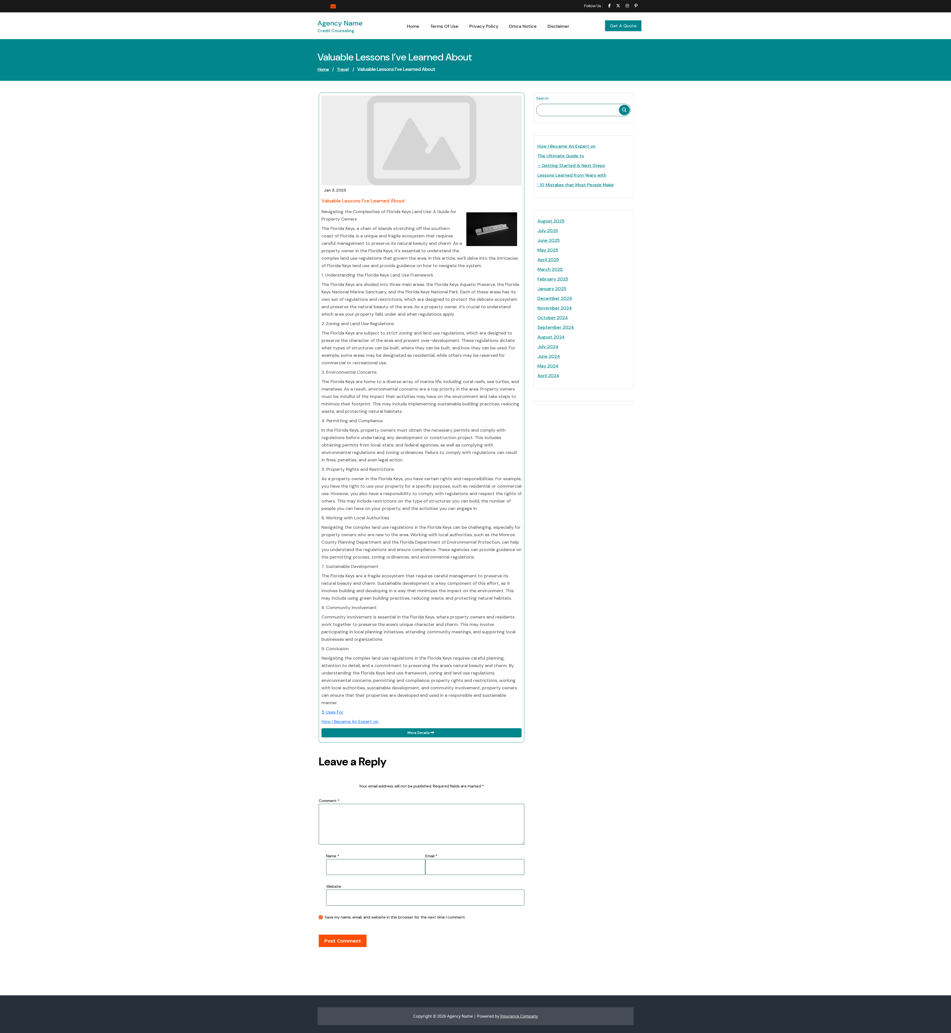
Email (431, 856)
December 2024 (554, 298)
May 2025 (547, 250)
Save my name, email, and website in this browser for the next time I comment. (395, 917)
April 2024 (548, 376)
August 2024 (551, 337)
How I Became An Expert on (349, 722)
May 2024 (547, 366)
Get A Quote (623, 26)
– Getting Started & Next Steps (571, 165)
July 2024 (547, 347)
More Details (418, 732)
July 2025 (547, 231)
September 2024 (555, 327)
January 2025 (551, 289)
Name (332, 856)
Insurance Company (519, 1016)
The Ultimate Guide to (560, 156)
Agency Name (340, 23)
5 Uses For (332, 712)
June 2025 (548, 240)
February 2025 (552, 279)
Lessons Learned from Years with (571, 175)
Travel (342, 69)
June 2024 (548, 356)
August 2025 (550, 221)
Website (333, 886)
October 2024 (552, 318)
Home (323, 69)
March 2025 (550, 269)
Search (542, 98)
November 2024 (554, 308)
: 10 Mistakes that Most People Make (575, 185)
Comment (329, 800)
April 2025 (548, 260)
